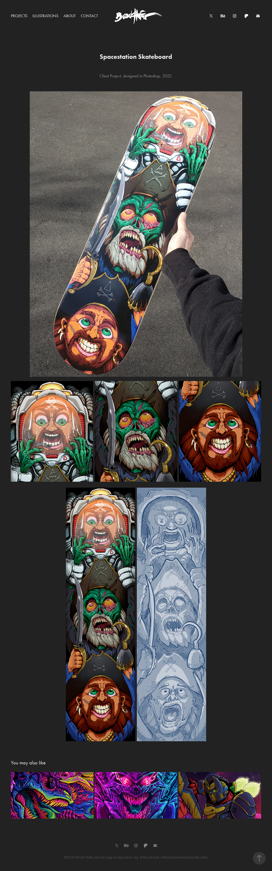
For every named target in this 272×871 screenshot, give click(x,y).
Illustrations (45, 15)
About (70, 15)
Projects (19, 15)
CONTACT (89, 15)
